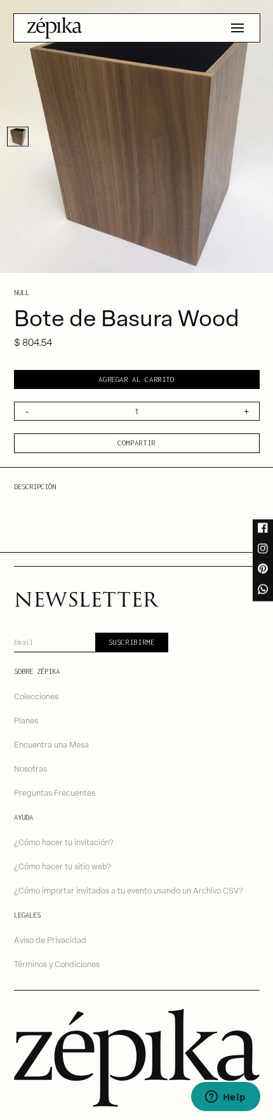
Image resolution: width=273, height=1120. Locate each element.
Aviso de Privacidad (50, 939)
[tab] (18, 136)
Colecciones (36, 695)
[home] (54, 28)
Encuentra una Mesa (51, 744)
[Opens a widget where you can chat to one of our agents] (225, 1098)
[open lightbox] (136, 136)
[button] (237, 28)
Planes (26, 720)
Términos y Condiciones (57, 963)
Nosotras (30, 768)
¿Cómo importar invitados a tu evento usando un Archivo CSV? (128, 890)
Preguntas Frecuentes (54, 792)
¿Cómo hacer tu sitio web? (62, 865)
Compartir (136, 442)
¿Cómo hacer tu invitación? (64, 841)
